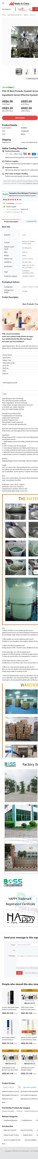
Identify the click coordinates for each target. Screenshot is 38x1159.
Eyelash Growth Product (11, 1135)
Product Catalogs (30, 1087)
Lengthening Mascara (10, 1120)
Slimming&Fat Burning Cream (11, 1095)
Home (3, 15)
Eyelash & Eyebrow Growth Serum (13, 1091)
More (4, 1144)
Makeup (26, 15)
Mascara (32, 15)
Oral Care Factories (27, 1130)
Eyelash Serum (27, 1135)
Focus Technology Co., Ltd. (25, 1151)
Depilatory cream (7, 1099)
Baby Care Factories (10, 1130)
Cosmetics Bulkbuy (31, 1140)
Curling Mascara (27, 1120)
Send (19, 973)
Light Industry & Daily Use (14, 15)
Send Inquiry (20, 118)
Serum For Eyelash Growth (12, 1140)
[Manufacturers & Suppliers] (19, 4)
